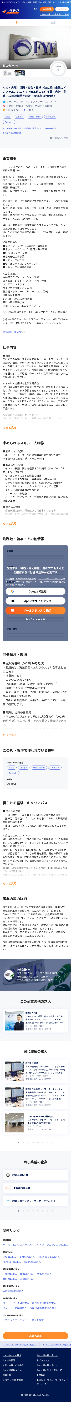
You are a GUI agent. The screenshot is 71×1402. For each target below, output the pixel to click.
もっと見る (10, 427)
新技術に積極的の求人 (44, 1303)
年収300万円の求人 (13, 1291)
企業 (53, 22)
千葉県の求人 (10, 1273)
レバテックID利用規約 (26, 578)
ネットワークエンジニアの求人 (51, 1244)
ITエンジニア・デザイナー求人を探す (23, 1320)
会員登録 (47, 9)
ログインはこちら (35, 618)
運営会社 (7, 1375)
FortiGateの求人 (12, 1261)
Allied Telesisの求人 (49, 1256)
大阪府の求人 (10, 1278)
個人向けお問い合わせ (47, 1355)
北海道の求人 (27, 1273)
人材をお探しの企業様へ (14, 1365)
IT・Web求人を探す (12, 1355)
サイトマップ (43, 1360)
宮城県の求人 (44, 1273)
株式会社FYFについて (14, 331)
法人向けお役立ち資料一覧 (49, 1370)
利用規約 (10, 578)
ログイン (62, 9)
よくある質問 (9, 1360)
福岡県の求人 (27, 1278)
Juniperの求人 (27, 1256)
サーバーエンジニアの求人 (17, 1244)
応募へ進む (35, 1336)
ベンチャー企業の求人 (15, 1308)
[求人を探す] (35, 9)
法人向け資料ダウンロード (15, 1370)
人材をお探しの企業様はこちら (54, 14)
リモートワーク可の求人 (16, 1303)
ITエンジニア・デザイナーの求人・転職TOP (20, 1344)
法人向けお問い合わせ (47, 1365)
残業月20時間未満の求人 (43, 1308)
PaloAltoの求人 (32, 1261)
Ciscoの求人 (9, 1256)
